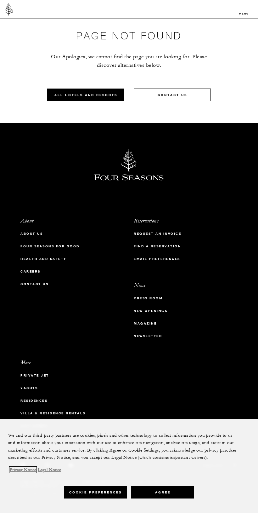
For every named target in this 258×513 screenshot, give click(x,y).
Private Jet (34, 375)
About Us (31, 234)
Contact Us (172, 95)
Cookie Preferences (95, 492)
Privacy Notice (23, 470)
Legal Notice (49, 470)
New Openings (150, 311)
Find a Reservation (157, 246)
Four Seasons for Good (50, 246)
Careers (30, 271)
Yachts (29, 388)
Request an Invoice (157, 234)
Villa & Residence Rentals (53, 413)
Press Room (148, 298)
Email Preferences (157, 259)
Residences (34, 401)
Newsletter (148, 336)
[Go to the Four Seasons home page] (9, 9)
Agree (163, 492)
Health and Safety (43, 259)
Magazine (145, 323)
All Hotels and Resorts (85, 95)
